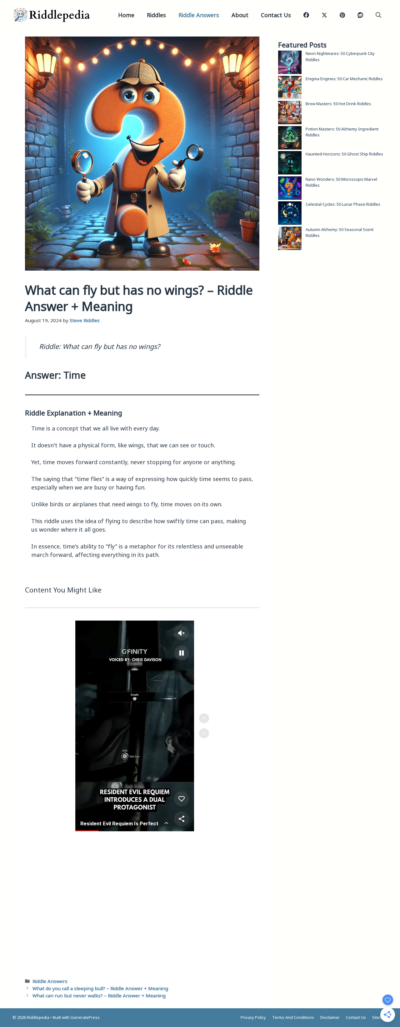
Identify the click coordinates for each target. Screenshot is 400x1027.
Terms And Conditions (293, 1017)
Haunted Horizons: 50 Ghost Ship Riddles (344, 154)
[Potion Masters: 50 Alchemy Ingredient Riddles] (290, 138)
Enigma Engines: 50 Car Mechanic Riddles (344, 78)
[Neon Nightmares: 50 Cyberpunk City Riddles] (290, 63)
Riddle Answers (198, 15)
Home (126, 15)
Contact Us (276, 15)
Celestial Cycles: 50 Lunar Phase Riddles (343, 204)
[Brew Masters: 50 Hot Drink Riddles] (290, 113)
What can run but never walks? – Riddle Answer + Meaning (99, 995)
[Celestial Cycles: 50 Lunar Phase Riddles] (290, 214)
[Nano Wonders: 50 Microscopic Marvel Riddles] (290, 189)
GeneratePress (85, 1017)
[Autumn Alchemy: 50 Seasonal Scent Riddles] (290, 239)
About (240, 15)
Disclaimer (330, 1017)
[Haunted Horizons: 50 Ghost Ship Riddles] (290, 163)
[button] (378, 15)
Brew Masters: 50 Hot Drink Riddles (338, 103)
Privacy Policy (253, 1017)
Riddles (156, 15)
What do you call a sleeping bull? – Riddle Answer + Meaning (100, 988)
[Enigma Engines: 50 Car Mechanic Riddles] (290, 88)
